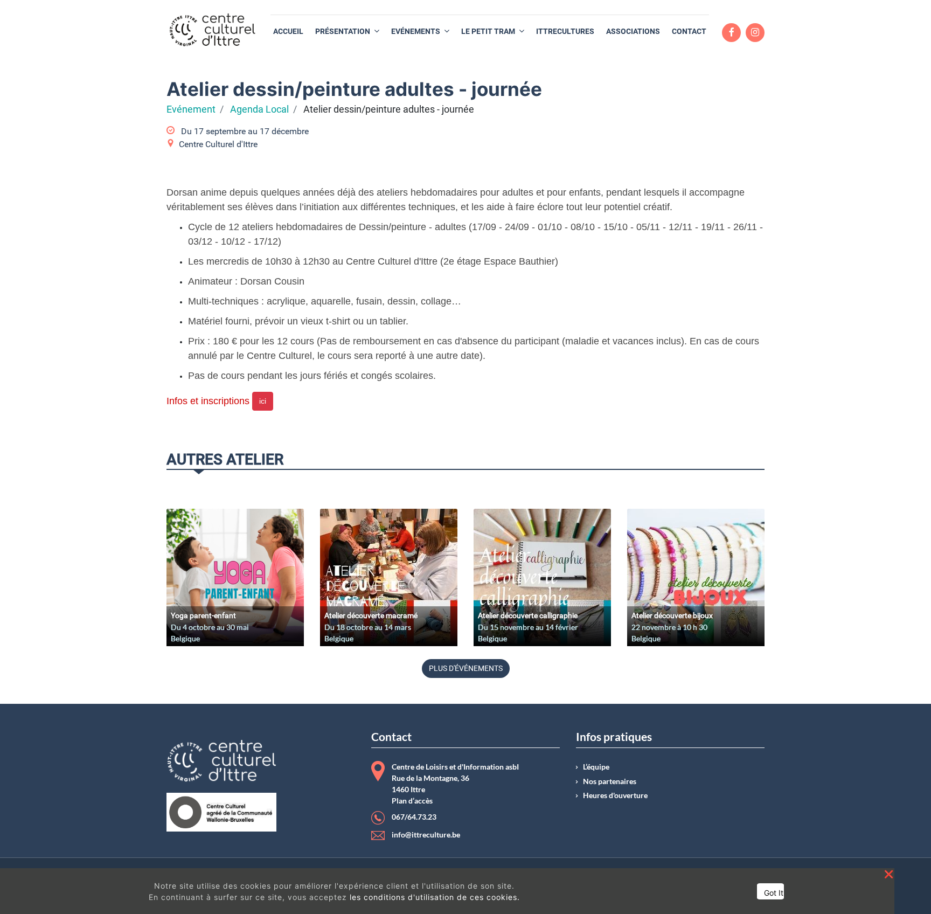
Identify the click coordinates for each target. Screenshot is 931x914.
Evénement (191, 109)
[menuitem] (288, 31)
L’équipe (596, 767)
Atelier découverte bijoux (672, 615)
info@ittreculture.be (426, 834)
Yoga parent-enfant (203, 615)
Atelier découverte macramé (371, 615)
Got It (773, 892)
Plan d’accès (412, 801)
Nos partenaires (609, 781)
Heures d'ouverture (615, 795)
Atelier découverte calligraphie (528, 615)
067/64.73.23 (414, 817)
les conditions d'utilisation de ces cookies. (435, 897)
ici (262, 401)
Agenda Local (259, 109)
